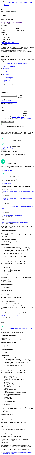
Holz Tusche (15, 63)
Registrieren (11, 121)
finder (6, 68)
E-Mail (24, 115)
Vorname (25, 111)
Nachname (25, 113)
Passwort (20, 97)
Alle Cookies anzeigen (6, 170)
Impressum (7, 80)
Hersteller (6, 5)
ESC (4, 150)
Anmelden (10, 103)
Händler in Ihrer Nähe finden (8, 66)
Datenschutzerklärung (9, 77)
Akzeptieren (4, 148)
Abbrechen (3, 103)
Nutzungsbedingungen (10, 79)
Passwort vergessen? (6, 100)
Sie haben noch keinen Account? (9, 102)
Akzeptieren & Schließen (7, 453)
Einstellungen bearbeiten (13, 148)
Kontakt (6, 81)
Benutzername (20, 95)
